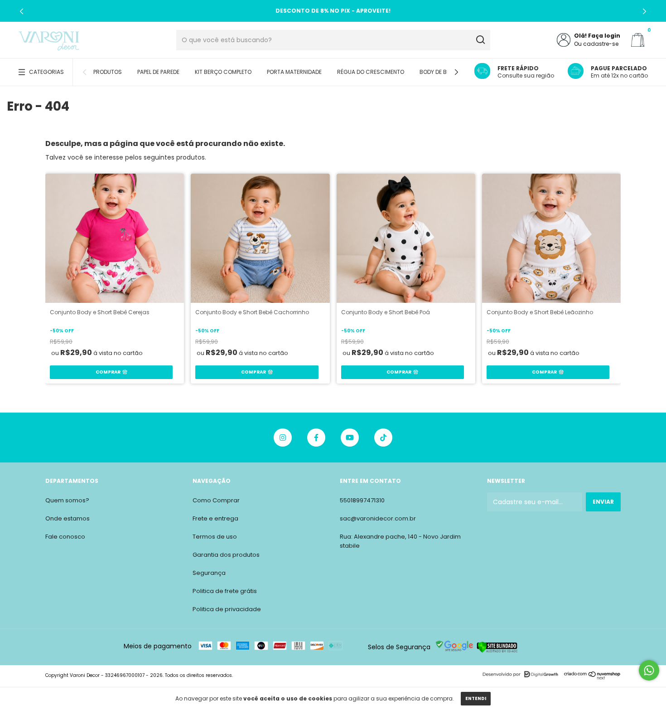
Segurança (209, 573)
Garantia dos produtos (226, 554)
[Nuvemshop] (592, 677)
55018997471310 (362, 500)
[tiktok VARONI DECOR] (383, 437)
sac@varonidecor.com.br (378, 518)
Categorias (46, 72)
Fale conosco (65, 536)
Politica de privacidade (227, 609)
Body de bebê (437, 72)
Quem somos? (67, 500)
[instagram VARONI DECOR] (283, 437)
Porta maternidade (294, 72)
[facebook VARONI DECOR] (316, 437)
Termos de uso (215, 536)
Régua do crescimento (370, 72)
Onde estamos (67, 518)
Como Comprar (216, 500)
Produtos (107, 72)
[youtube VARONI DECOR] (350, 437)
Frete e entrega (215, 518)
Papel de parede (158, 72)
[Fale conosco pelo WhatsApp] (649, 670)
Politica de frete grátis (225, 591)
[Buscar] (480, 40)
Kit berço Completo (223, 72)
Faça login (604, 35)
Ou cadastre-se (596, 44)
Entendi (475, 698)
